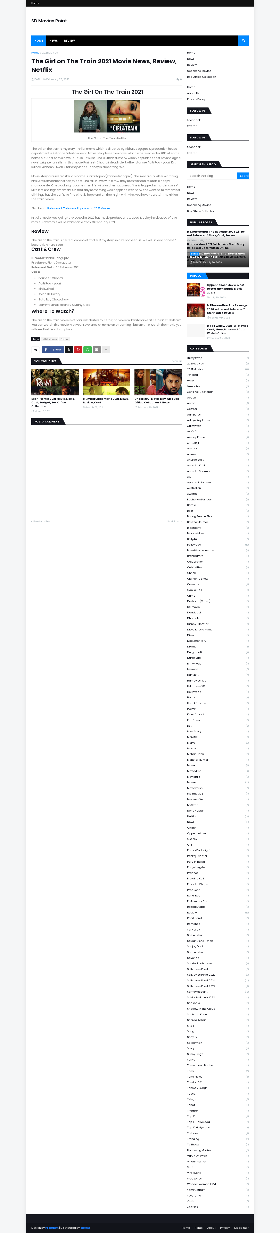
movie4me (218, 771)
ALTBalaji (218, 443)
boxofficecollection (218, 550)
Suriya (218, 1060)
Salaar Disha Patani (218, 941)
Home (35, 3)
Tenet (218, 1105)
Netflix (64, 339)
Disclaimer (241, 1228)
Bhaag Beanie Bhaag (218, 516)
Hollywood (218, 692)
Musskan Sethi (218, 799)
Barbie (218, 505)
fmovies (218, 669)
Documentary (218, 641)
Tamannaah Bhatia (218, 1065)
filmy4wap (218, 664)
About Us (193, 93)
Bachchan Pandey (218, 499)
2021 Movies (50, 53)
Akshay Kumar (218, 437)
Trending (218, 1139)
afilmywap (218, 426)
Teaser (218, 1094)
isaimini (218, 709)
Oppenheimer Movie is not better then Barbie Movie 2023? (217, 255)
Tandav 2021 (218, 1082)
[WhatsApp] (87, 349)
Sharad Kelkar (218, 1020)
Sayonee (218, 958)
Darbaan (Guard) (218, 601)
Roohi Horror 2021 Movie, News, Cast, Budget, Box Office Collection (53, 402)
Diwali (218, 635)
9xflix (218, 380)
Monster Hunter (218, 760)
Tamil (218, 1071)
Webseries (218, 1178)
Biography (218, 528)
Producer (218, 890)
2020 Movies (218, 363)
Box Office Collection (201, 77)
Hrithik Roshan (218, 703)
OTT (218, 845)
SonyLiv (218, 1037)
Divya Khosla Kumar (218, 629)
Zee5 (218, 1201)
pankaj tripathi (218, 856)
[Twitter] (69, 349)
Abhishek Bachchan (218, 392)
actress (218, 409)
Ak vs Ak (218, 431)
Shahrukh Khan (218, 1014)
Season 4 (218, 1003)
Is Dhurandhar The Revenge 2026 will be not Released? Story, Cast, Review (227, 309)
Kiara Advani (218, 714)
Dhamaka (218, 618)
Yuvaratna (218, 1196)
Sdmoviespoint (218, 992)
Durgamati (218, 652)
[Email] (97, 349)
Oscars (218, 839)
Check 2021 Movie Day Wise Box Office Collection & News (156, 400)
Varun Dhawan (218, 1156)
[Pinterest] (78, 349)
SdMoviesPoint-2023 (218, 997)
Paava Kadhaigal (218, 850)
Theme (85, 1228)
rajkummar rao (218, 901)
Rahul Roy (218, 895)
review (218, 912)
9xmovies (218, 386)
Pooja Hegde (218, 867)
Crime (218, 596)
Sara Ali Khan (218, 952)
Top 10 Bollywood (218, 1122)
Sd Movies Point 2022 (218, 986)
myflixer (218, 805)
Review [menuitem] (69, 41)
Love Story (218, 731)
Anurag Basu (218, 460)
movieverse (218, 788)
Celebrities (218, 567)
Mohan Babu (218, 754)
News (191, 59)
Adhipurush (218, 415)
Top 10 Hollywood (218, 1127)
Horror (218, 697)
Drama (218, 646)
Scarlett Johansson (218, 963)
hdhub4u (218, 675)
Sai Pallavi (218, 930)
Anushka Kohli (218, 465)
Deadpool (218, 612)
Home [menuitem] (38, 41)
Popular (196, 276)
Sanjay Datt (218, 946)
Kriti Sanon (218, 720)
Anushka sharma (218, 471)
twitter (192, 126)
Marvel (218, 743)
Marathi (218, 737)
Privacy (225, 1228)
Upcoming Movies (199, 71)
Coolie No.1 (218, 590)
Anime (218, 454)
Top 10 (218, 1116)
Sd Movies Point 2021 (218, 980)
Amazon (218, 448)
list (218, 726)
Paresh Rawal (218, 862)
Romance (218, 924)
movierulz (218, 777)
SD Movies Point (49, 21)
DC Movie (218, 607)
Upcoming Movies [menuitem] (199, 205)
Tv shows (218, 1144)
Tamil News (218, 1077)
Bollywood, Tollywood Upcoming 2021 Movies (79, 208)
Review (192, 65)
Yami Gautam (218, 1190)
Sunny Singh (218, 1054)
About (211, 1228)
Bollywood (218, 545)
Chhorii (218, 573)
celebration (218, 562)
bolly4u (218, 539)
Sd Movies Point (218, 969)
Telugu (218, 1099)
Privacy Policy (196, 99)
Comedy (218, 584)
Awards (218, 494)
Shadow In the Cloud (218, 1009)
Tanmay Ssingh (218, 1088)
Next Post (173, 521)
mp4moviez (218, 794)
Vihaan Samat (218, 1161)
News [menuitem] (53, 41)
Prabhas (218, 873)
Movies (218, 782)
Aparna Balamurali (218, 482)
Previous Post (42, 521)
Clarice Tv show (218, 579)
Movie (218, 765)
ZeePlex (218, 1207)
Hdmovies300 (218, 686)
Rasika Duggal (218, 907)
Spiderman (218, 1043)
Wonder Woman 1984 (218, 1184)
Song (218, 1031)
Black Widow (218, 533)
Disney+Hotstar (218, 624)
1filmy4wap (218, 358)
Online (218, 828)
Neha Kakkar (218, 811)
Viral (218, 1167)
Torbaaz (218, 1133)
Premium (52, 1228)
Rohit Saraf (218, 918)
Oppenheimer (218, 833)
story (218, 1048)
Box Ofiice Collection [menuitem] (201, 211)
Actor (218, 403)
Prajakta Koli (218, 878)
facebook (193, 120)
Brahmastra (218, 556)
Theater (218, 1111)
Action (218, 398)
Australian (218, 488)
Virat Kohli (218, 1173)
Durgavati (218, 658)
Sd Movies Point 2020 (218, 975)
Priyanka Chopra (218, 884)
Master (218, 748)
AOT (218, 477)
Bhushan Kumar (218, 522)
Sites (218, 1026)
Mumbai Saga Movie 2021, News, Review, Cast (106, 400)
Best (218, 511)
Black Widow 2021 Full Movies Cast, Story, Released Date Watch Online (227, 329)
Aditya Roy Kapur (218, 420)
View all (177, 361)
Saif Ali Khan (218, 935)
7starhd (218, 375)
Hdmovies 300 (218, 681)
